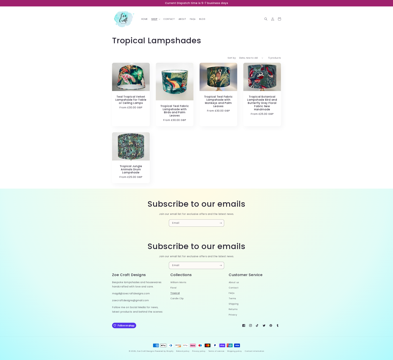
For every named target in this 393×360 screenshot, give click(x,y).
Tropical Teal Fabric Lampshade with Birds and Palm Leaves (174, 111)
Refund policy (182, 351)
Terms (232, 298)
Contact (233, 287)
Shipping (234, 303)
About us (234, 282)
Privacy (233, 314)
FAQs (231, 293)
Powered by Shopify (164, 351)
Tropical (175, 293)
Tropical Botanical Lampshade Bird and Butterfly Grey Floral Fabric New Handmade (262, 103)
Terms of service (216, 351)
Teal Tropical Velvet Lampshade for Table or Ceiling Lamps (130, 100)
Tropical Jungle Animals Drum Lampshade (131, 169)
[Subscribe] (220, 223)
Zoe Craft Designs (145, 351)
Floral (173, 287)
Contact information (254, 351)
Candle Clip (177, 298)
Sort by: (232, 57)
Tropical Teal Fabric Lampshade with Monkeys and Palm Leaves (218, 101)
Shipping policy (234, 351)
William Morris (178, 282)
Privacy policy (198, 351)
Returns (233, 309)
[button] (155, 19)
